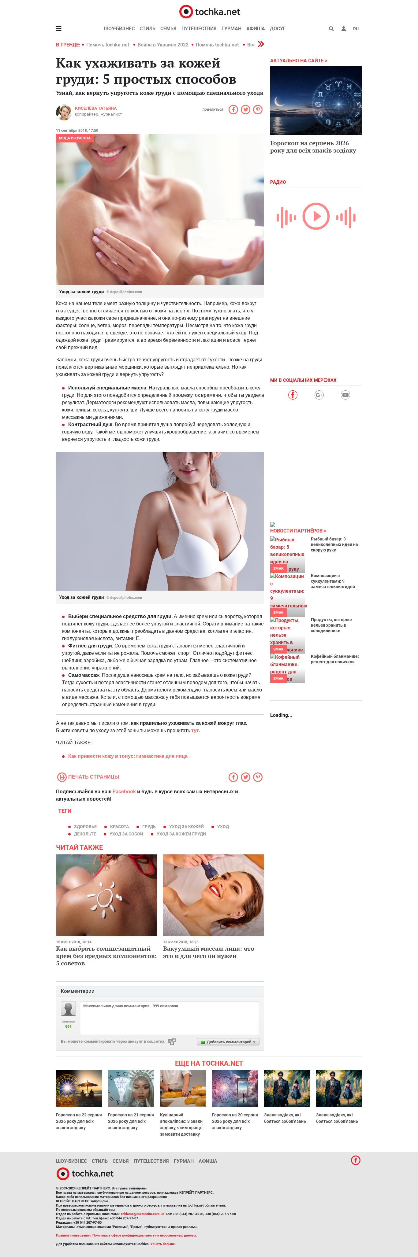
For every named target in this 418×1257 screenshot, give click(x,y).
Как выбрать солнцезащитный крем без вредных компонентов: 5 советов (106, 955)
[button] (344, 29)
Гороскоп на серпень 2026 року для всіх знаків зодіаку (313, 146)
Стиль (147, 28)
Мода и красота (75, 138)
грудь (149, 826)
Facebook (124, 791)
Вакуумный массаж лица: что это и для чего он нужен (208, 952)
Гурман (231, 28)
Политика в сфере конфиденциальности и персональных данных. (144, 1235)
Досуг (278, 28)
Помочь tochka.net (108, 45)
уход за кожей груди (181, 833)
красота (119, 826)
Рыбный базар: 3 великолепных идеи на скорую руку (334, 544)
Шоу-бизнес (119, 28)
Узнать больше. (163, 1244)
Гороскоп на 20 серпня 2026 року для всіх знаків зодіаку (235, 1121)
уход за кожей (186, 826)
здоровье (85, 826)
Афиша (255, 28)
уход (223, 826)
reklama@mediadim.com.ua (142, 1214)
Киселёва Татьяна (96, 108)
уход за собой (126, 833)
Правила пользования (73, 1235)
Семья (168, 28)
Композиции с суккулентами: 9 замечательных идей (333, 581)
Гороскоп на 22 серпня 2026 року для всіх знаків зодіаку (79, 1121)
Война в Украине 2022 (163, 45)
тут (195, 730)
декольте (85, 833)
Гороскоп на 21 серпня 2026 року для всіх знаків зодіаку (131, 1121)
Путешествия (199, 28)
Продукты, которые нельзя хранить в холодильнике (331, 625)
